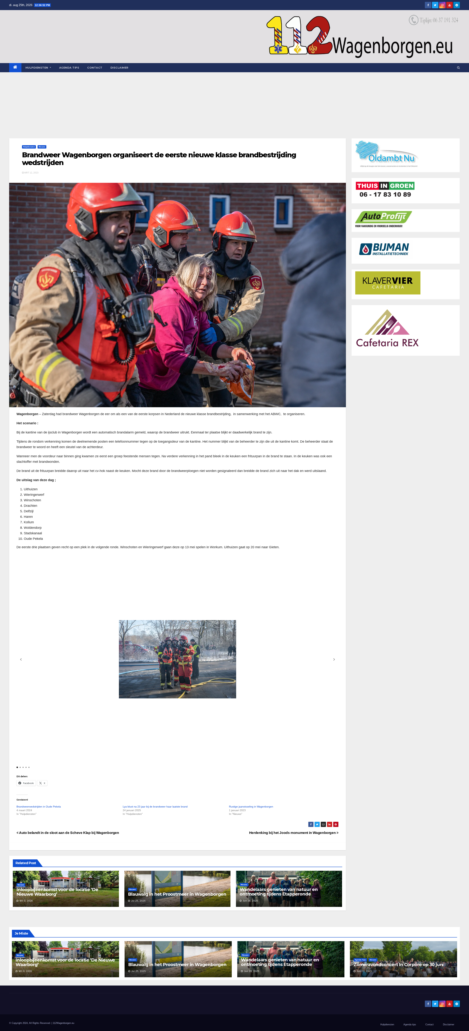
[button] (458, 67)
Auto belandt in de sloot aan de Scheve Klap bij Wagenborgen (69, 833)
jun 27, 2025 (364, 971)
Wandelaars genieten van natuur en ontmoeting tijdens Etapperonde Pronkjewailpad (278, 894)
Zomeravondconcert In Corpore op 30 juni (399, 964)
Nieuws (42, 147)
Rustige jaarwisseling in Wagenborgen (251, 806)
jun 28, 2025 (250, 901)
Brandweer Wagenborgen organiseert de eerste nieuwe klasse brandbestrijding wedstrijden (159, 159)
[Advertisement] (234, 99)
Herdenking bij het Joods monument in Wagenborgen (293, 833)
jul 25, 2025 (138, 901)
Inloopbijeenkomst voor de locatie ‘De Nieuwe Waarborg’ (57, 892)
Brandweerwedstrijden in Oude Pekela (38, 806)
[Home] (15, 67)
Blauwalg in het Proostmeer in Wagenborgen (177, 894)
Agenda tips (69, 67)
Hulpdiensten (29, 147)
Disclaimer (119, 67)
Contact (94, 67)
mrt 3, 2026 (26, 901)
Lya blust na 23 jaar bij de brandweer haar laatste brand (155, 806)
